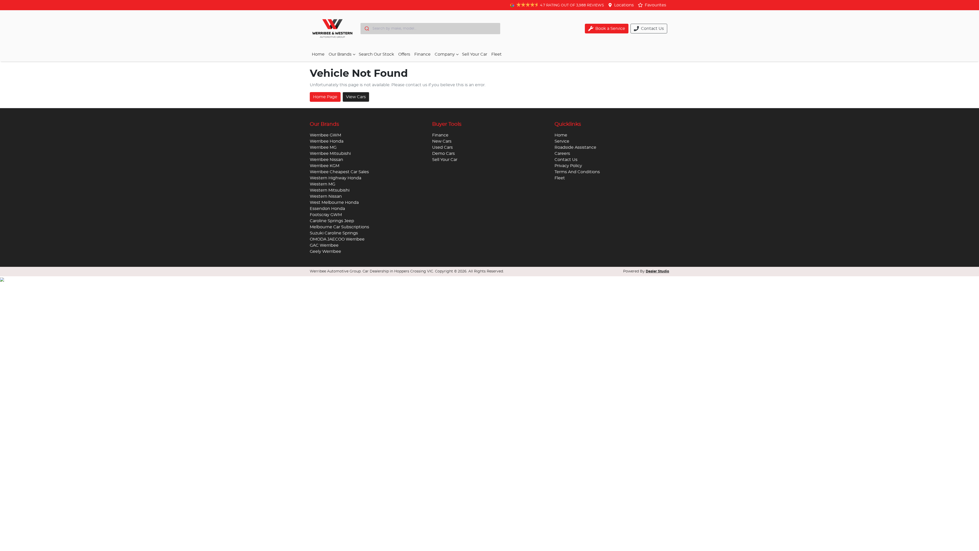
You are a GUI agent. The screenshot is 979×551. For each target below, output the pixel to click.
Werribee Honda (326, 141)
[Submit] (366, 28)
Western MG (322, 184)
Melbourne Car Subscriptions (339, 227)
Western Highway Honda (335, 178)
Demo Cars (443, 154)
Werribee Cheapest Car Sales (339, 172)
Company (445, 54)
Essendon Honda (327, 209)
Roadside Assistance (575, 147)
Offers (404, 54)
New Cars (442, 141)
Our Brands (340, 54)
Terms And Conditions (577, 172)
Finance (422, 54)
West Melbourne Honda (334, 203)
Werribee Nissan (326, 160)
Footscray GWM (326, 215)
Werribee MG (323, 147)
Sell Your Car (474, 54)
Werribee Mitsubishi (330, 154)
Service (562, 141)
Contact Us (566, 160)
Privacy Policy (568, 166)
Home (318, 54)
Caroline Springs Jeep (332, 221)
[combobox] (430, 28)
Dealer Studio (657, 271)
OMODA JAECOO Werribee (337, 239)
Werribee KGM (324, 166)
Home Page (325, 97)
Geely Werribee (325, 251)
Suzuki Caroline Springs (334, 233)
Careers (562, 154)
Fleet (496, 54)
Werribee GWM (325, 135)
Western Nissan (326, 196)
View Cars (356, 97)
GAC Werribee (324, 245)
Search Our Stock (376, 54)
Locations (624, 5)
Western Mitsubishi (330, 190)
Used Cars (442, 147)
